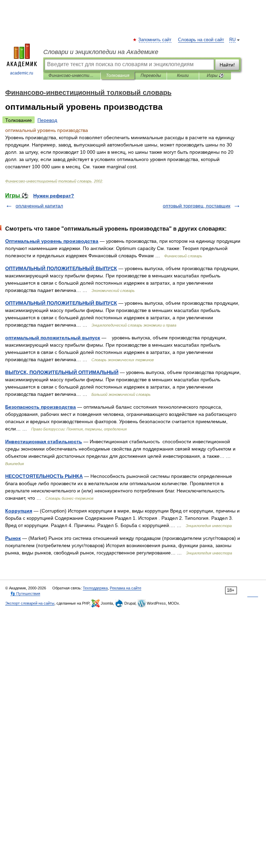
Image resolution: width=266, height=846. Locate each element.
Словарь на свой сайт (201, 39)
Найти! (227, 65)
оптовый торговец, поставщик (196, 205)
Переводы (151, 75)
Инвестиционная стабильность (43, 441)
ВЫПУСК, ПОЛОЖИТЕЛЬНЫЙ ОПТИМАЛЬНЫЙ (61, 372)
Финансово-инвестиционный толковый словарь (71, 75)
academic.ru (21, 73)
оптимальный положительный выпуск (52, 337)
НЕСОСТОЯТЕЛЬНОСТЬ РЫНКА (44, 476)
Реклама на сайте (125, 588)
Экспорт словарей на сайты (29, 603)
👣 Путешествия (25, 593)
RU (232, 39)
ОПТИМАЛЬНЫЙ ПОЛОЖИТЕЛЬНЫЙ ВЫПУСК (61, 268)
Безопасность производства (40, 407)
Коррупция (18, 511)
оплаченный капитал (39, 205)
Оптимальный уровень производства (51, 241)
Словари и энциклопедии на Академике (100, 51)
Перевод (47, 120)
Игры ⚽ (215, 75)
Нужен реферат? (53, 195)
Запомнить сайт (155, 39)
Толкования (117, 75)
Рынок (13, 538)
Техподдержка (95, 588)
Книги (183, 75)
